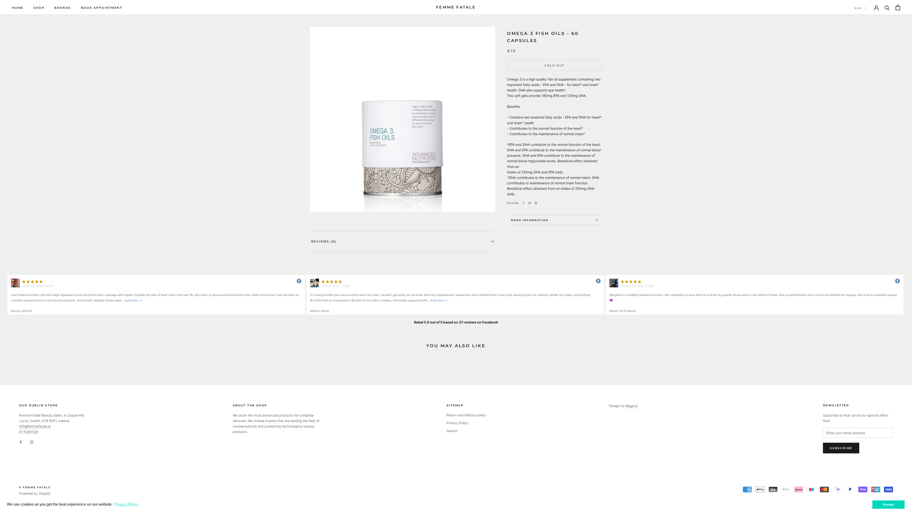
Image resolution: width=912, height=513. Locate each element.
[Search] (887, 7)
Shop (39, 8)
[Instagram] (31, 442)
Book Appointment (101, 8)
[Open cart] (898, 7)
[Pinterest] (535, 203)
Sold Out (554, 65)
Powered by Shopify (35, 493)
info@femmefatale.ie (35, 426)
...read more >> (132, 300)
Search (451, 431)
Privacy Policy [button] (126, 504)
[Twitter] (529, 203)
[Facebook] (523, 203)
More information (529, 220)
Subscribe (841, 448)
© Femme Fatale (35, 487)
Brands (62, 8)
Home (18, 8)
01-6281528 (28, 432)
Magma (631, 406)
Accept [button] (888, 504)
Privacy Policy (457, 423)
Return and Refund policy (466, 415)
